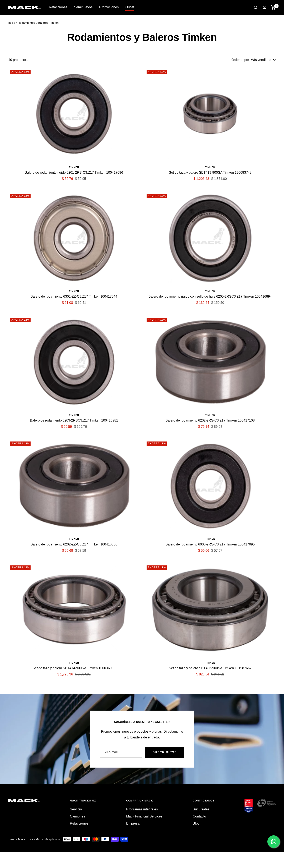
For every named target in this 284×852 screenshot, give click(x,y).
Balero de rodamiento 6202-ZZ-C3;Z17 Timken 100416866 (74, 544)
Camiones (77, 816)
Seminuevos (83, 7)
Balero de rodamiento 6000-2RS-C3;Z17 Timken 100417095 (210, 544)
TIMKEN (74, 167)
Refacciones (58, 7)
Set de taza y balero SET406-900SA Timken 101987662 (210, 668)
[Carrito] (273, 7)
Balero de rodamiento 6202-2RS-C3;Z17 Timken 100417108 (210, 420)
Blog (196, 823)
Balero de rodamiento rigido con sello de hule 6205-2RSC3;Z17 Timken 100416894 (210, 296)
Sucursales (201, 809)
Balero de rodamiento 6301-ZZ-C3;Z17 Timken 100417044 (74, 296)
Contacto (199, 816)
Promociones (109, 7)
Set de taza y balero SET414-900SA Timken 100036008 (74, 668)
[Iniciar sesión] (264, 7)
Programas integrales (142, 809)
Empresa (133, 823)
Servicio (76, 809)
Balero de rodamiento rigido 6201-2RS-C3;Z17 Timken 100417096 (74, 172)
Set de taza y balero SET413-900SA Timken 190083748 (210, 172)
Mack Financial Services (144, 816)
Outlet (129, 7)
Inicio (11, 22)
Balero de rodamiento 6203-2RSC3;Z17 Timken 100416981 (74, 420)
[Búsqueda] (256, 7)
